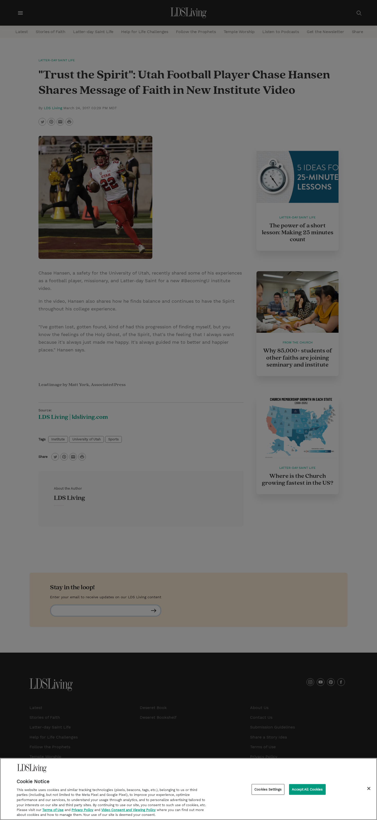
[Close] (368, 788)
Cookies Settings (268, 789)
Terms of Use (53, 810)
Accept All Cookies (307, 789)
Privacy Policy (82, 810)
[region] (188, 789)
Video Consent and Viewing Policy (128, 810)
